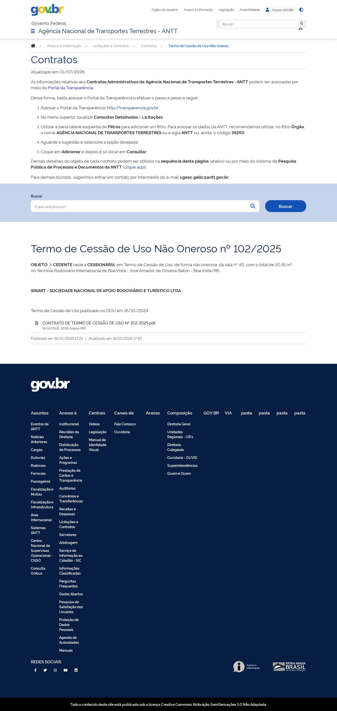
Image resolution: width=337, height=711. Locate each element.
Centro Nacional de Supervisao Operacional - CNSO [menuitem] (42, 550)
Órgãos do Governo (164, 10)
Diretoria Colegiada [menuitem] (175, 447)
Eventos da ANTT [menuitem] (40, 426)
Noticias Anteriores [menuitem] (39, 439)
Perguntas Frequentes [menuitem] (68, 583)
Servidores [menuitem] (67, 534)
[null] (301, 24)
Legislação (226, 10)
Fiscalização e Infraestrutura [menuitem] (42, 504)
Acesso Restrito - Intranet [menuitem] (153, 413)
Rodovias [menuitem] (38, 465)
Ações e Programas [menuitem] (68, 460)
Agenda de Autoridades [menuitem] (69, 640)
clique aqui (134, 167)
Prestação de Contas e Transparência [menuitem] (70, 475)
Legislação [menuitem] (97, 431)
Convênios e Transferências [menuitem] (71, 498)
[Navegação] (33, 31)
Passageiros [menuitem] (40, 481)
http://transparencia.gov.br (132, 107)
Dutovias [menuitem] (38, 457)
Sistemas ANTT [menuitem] (38, 530)
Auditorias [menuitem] (67, 488)
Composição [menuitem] (179, 413)
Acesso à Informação (198, 10)
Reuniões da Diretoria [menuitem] (69, 434)
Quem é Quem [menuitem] (179, 473)
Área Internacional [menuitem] (41, 517)
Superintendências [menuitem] (182, 465)
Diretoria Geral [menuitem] (178, 423)
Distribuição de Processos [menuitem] (70, 447)
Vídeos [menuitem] (94, 423)
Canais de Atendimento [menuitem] (127, 413)
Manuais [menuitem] (66, 650)
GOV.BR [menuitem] (211, 413)
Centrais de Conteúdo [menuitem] (98, 413)
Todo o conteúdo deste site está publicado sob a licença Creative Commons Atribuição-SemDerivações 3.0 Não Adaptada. (168, 704)
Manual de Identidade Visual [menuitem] (97, 444)
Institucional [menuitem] (69, 423)
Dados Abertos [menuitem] (71, 593)
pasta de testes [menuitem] (247, 413)
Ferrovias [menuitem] (38, 473)
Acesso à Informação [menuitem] (70, 413)
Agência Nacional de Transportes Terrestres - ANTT (108, 30)
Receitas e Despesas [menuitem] (67, 511)
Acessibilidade (250, 10)
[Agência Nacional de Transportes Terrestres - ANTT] (33, 45)
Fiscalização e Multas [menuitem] (42, 491)
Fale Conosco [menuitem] (125, 423)
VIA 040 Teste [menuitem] (230, 413)
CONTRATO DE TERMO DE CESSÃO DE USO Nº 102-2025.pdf (98, 322)
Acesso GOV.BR (282, 10)
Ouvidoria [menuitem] (122, 431)
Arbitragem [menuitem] (68, 542)
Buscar (36, 196)
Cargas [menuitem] (36, 449)
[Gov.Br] (47, 10)
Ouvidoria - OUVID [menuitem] (182, 457)
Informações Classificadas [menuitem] (70, 570)
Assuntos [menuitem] (39, 413)
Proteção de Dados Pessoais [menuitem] (69, 624)
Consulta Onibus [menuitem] (38, 570)
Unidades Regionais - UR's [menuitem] (180, 434)
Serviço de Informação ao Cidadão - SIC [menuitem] (70, 555)
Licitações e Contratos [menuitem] (68, 524)
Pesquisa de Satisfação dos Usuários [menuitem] (71, 606)
